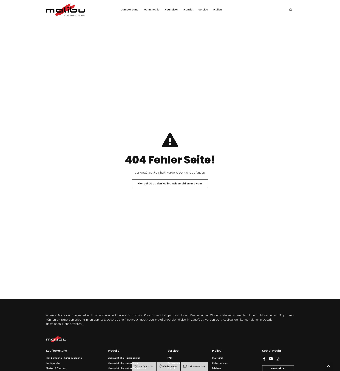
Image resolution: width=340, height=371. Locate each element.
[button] (129, 10)
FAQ (170, 358)
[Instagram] (278, 359)
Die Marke (217, 358)
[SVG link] (65, 10)
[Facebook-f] (264, 359)
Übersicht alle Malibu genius (124, 358)
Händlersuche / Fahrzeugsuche (64, 358)
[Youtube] (271, 359)
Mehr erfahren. (72, 324)
